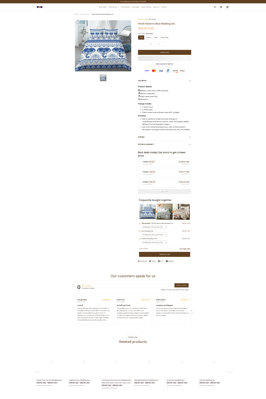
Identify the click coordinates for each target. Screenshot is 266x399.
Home (77, 14)
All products (85, 14)
